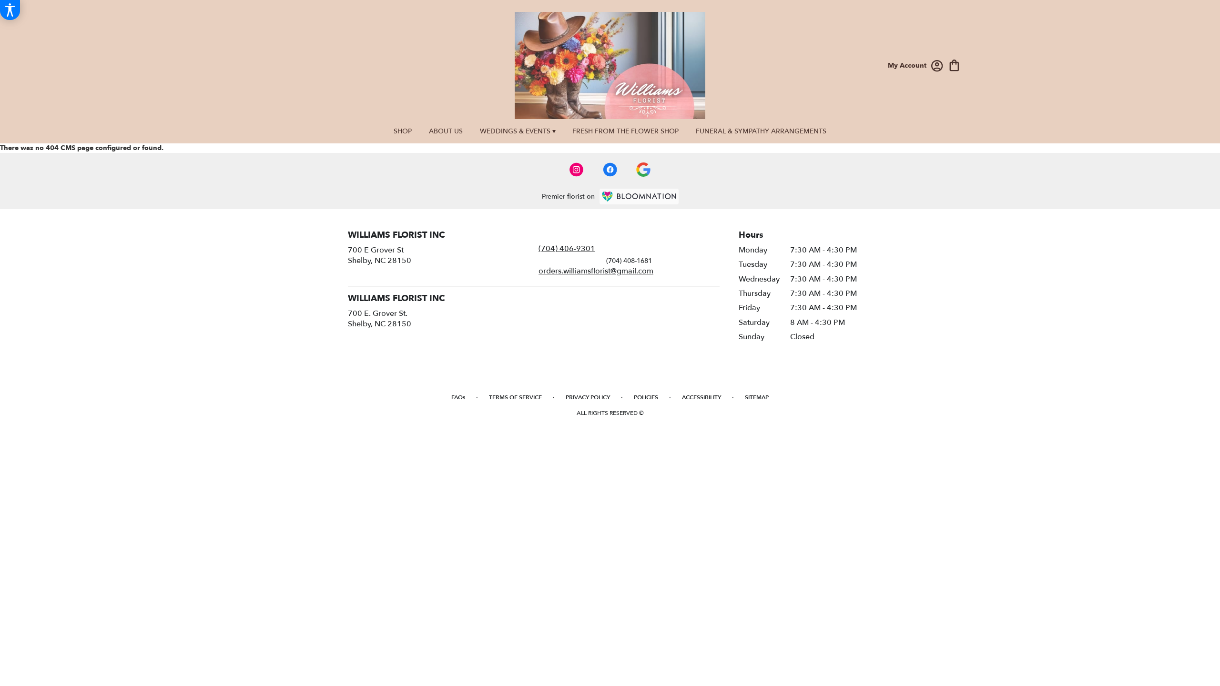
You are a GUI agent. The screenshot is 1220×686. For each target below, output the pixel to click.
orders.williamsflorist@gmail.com (596, 271)
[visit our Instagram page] (576, 169)
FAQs (458, 397)
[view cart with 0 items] (954, 65)
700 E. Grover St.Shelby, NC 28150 (379, 318)
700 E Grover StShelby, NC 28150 (379, 255)
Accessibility (701, 397)
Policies (646, 397)
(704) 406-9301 (567, 248)
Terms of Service (515, 397)
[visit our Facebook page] (610, 169)
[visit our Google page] (643, 169)
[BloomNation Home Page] (639, 196)
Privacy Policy (588, 397)
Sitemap (757, 397)
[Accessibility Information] (10, 10)
